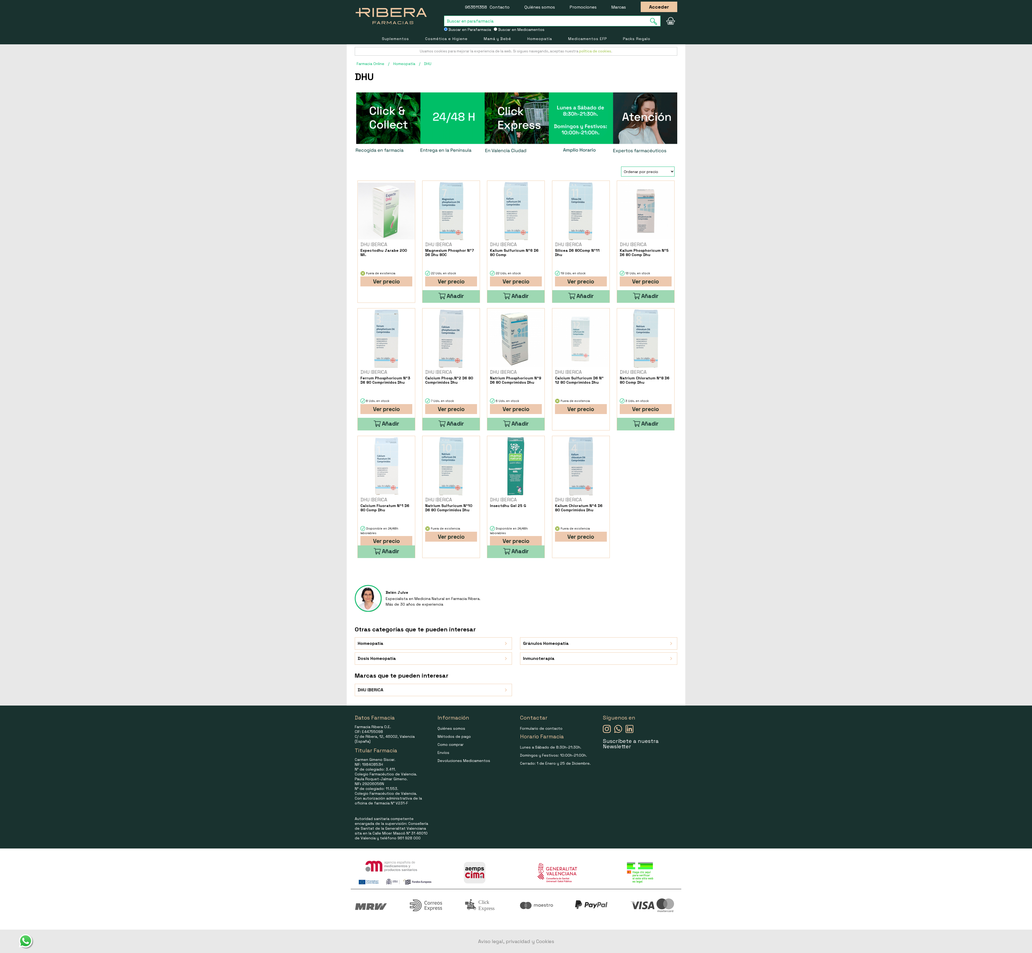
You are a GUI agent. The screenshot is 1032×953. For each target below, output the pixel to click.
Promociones (583, 7)
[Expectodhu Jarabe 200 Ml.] (386, 211)
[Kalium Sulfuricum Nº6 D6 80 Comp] (515, 211)
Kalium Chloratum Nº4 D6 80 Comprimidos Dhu (579, 508)
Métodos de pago (454, 736)
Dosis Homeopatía (377, 658)
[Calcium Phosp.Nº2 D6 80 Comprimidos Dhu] (451, 338)
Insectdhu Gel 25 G (508, 506)
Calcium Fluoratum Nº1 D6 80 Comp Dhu (384, 508)
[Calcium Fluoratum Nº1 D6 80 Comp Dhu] (386, 466)
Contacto (500, 7)
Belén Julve (397, 592)
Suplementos (395, 38)
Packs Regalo (636, 38)
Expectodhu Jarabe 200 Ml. (383, 252)
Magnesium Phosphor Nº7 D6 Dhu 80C (449, 252)
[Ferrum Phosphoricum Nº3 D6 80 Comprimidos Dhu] (386, 338)
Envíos (443, 752)
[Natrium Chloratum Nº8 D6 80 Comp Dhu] (645, 338)
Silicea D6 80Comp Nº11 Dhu (577, 252)
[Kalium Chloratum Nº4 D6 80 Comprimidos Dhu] (581, 466)
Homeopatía (539, 38)
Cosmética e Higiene (446, 38)
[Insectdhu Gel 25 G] (515, 466)
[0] (670, 21)
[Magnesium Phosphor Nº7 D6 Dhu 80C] (451, 211)
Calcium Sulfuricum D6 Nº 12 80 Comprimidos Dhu (579, 380)
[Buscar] (655, 21)
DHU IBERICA (370, 690)
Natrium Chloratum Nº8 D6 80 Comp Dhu (644, 380)
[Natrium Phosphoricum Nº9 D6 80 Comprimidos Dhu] (515, 338)
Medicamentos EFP (587, 38)
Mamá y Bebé (497, 38)
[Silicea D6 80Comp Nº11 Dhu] (581, 211)
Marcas (618, 7)
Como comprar (451, 744)
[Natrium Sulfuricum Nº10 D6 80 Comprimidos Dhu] (451, 466)
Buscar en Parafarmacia (469, 29)
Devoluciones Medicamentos (464, 760)
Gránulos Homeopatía (546, 643)
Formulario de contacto (541, 728)
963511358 (476, 7)
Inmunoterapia (538, 658)
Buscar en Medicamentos (520, 29)
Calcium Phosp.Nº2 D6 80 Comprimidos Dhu (449, 380)
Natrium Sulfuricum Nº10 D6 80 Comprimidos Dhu (448, 508)
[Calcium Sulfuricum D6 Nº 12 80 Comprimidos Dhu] (581, 338)
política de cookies (595, 51)
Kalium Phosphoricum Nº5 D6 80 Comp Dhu (644, 252)
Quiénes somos (539, 7)
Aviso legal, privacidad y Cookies (516, 941)
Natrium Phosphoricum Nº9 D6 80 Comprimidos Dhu (515, 380)
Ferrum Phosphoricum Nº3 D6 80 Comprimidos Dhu (385, 380)
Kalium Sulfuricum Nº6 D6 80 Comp (514, 252)
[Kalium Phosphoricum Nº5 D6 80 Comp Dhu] (645, 211)
